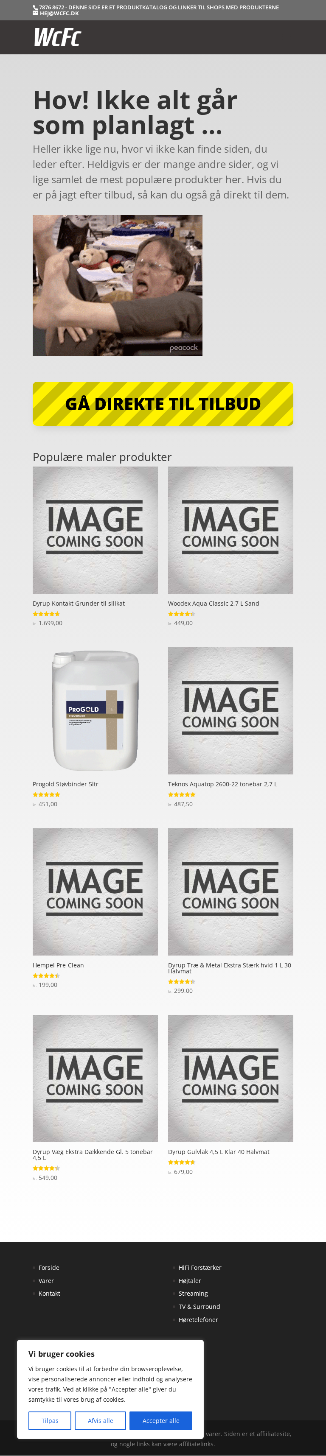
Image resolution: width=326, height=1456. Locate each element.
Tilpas (50, 1421)
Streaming (193, 1293)
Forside (49, 1267)
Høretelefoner (198, 1320)
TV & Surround (199, 1306)
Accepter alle (161, 1421)
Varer (46, 1281)
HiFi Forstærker (200, 1267)
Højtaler (190, 1281)
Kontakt (49, 1293)
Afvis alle (100, 1421)
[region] (110, 1389)
